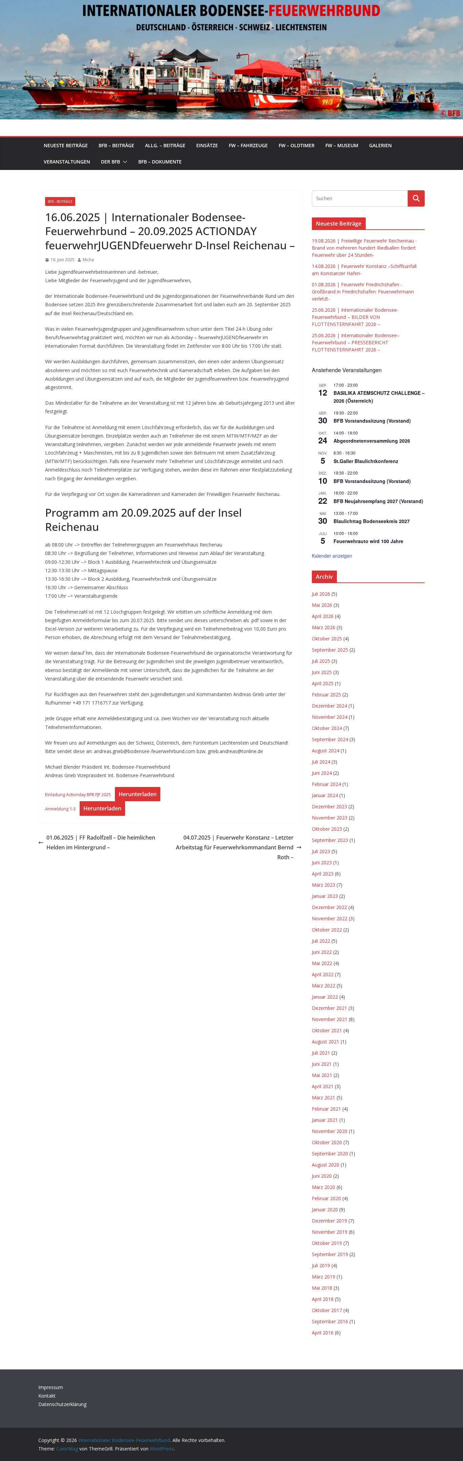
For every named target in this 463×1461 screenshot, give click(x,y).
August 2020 (325, 1164)
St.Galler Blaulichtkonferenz (366, 461)
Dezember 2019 (329, 1220)
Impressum (50, 1387)
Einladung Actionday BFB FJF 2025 (78, 794)
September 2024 (330, 739)
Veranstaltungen (67, 161)
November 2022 (329, 918)
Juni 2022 (322, 952)
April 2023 (323, 873)
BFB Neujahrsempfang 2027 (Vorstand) (378, 501)
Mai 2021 (322, 1075)
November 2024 (329, 717)
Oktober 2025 (327, 638)
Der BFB (110, 161)
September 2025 (330, 650)
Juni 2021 (322, 1064)
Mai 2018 (322, 1288)
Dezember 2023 (329, 806)
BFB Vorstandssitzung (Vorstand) (372, 420)
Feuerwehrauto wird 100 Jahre (368, 541)
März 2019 (323, 1276)
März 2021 (323, 1097)
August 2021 (325, 1041)
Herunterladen (138, 794)
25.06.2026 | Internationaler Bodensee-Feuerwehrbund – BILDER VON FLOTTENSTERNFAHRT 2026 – (355, 317)
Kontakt (47, 1395)
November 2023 (329, 817)
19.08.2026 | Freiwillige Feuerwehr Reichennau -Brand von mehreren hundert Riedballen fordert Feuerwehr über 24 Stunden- (364, 247)
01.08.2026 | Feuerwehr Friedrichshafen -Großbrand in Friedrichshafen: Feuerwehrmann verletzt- (363, 291)
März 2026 (323, 627)
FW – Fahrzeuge (248, 145)
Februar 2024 (326, 784)
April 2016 (323, 1332)
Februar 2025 (326, 694)
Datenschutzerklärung (62, 1404)
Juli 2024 (321, 761)
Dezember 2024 (329, 706)
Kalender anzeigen (332, 555)
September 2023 (330, 840)
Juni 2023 (322, 862)
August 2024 (325, 750)
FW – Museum (341, 145)
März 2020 (323, 1187)
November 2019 (329, 1232)
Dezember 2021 (329, 1008)
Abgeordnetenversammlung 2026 (372, 440)
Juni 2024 (322, 773)
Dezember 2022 (329, 907)
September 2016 (330, 1321)
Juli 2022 (321, 941)
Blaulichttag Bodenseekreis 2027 (372, 521)
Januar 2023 (325, 896)
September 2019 (330, 1254)
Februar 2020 (326, 1198)
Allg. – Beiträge (165, 145)
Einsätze (207, 145)
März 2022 (323, 985)
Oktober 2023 (327, 829)
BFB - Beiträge (60, 201)
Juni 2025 (322, 672)
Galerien (380, 145)
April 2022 (323, 974)
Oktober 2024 (327, 728)
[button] (123, 162)
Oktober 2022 (327, 929)
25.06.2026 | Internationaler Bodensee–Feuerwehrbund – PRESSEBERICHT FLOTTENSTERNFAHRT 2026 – (356, 342)
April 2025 (323, 683)
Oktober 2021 (327, 1030)
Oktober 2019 (327, 1243)
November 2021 (329, 1019)
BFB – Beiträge (116, 145)
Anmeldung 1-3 (60, 809)
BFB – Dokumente (160, 161)
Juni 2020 (322, 1176)
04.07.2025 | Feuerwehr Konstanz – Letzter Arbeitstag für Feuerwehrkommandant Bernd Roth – (235, 847)
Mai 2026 (322, 605)
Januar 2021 (325, 1120)
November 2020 (329, 1131)
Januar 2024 (325, 795)
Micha (88, 260)
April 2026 (323, 616)
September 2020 (330, 1153)
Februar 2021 (326, 1109)
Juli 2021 (321, 1053)
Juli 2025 (321, 661)
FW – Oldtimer (297, 145)
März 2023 (323, 885)
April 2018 (323, 1299)
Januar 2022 (325, 997)
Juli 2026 (321, 594)
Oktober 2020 (327, 1142)
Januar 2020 (325, 1209)
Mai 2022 (322, 963)
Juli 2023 (321, 851)
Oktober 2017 (327, 1310)
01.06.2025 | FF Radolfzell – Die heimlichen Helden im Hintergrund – (100, 842)
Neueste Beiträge (66, 145)
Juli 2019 (321, 1265)
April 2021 (323, 1086)
